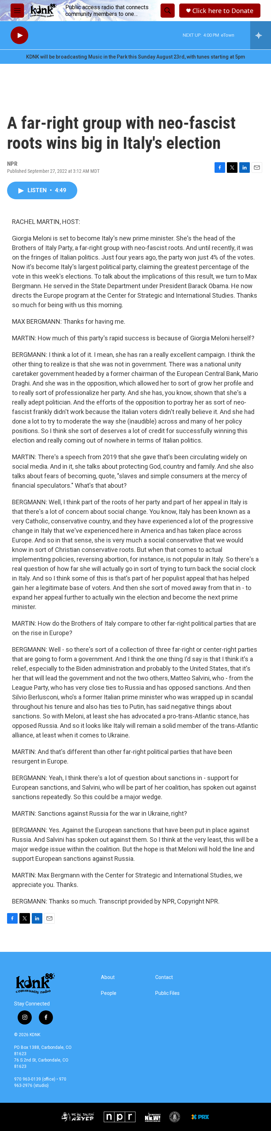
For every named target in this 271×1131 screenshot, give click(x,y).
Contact (164, 977)
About (108, 977)
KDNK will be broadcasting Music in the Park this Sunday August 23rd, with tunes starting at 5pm (135, 57)
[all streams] (260, 35)
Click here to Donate (222, 10)
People (108, 993)
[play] (19, 35)
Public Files (167, 993)
